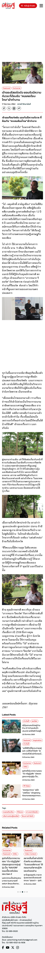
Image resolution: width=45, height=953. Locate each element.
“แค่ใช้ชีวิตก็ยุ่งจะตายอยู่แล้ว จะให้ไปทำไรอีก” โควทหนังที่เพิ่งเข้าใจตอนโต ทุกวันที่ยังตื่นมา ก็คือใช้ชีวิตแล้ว (32, 754)
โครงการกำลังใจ (28, 816)
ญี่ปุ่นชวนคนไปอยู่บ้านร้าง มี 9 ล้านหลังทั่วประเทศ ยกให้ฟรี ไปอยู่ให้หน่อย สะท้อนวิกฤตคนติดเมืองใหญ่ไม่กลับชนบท (32, 731)
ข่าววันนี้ (26, 721)
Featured (6, 88)
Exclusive (16, 88)
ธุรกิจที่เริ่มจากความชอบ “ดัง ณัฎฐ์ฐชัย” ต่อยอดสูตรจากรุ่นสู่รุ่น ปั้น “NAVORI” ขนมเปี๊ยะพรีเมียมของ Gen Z (32, 776)
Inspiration (37, 740)
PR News (26, 786)
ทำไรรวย (20, 812)
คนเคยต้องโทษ (8, 812)
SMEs (25, 766)
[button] (18, 892)
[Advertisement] (22, 35)
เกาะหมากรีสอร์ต (32, 812)
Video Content (30, 854)
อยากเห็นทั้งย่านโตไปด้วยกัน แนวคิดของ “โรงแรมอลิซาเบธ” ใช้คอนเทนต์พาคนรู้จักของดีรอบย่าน (33, 865)
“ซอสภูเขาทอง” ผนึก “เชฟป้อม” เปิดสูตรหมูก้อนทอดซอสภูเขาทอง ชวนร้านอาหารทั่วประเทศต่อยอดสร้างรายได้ (32, 795)
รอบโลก (34, 721)
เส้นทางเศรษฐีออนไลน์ (11, 816)
